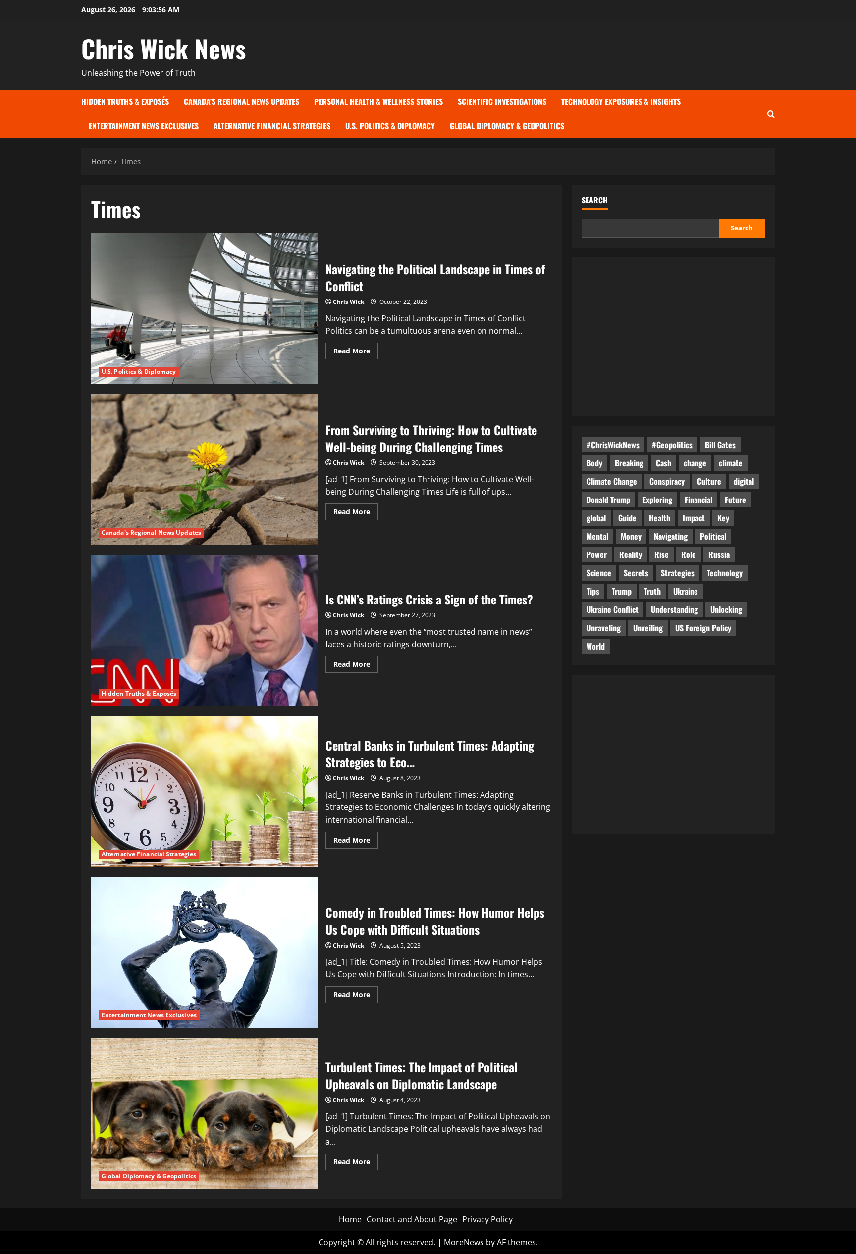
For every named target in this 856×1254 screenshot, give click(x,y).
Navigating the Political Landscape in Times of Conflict (204, 308)
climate (731, 463)
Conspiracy (667, 481)
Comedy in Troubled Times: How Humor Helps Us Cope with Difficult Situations (204, 952)
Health (659, 518)
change (695, 463)
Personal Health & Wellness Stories (378, 101)
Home (350, 1219)
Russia (719, 554)
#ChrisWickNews (613, 445)
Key (723, 518)
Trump (622, 591)
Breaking (629, 463)
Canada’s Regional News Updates (241, 101)
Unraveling (604, 628)
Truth (652, 591)
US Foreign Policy (703, 628)
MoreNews (464, 1242)
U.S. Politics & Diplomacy (390, 126)
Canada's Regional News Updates (151, 532)
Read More (355, 352)
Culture (709, 481)
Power (597, 554)
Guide (627, 518)
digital (744, 481)
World (596, 646)
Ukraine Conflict (613, 609)
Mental (597, 536)
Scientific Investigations (502, 101)
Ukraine (685, 591)
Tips (593, 591)
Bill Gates (720, 445)
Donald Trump (608, 499)
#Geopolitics (672, 445)
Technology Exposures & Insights (621, 101)
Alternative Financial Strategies (272, 126)
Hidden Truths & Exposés (125, 101)
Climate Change (612, 481)
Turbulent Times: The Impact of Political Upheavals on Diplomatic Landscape (204, 1113)
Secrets (636, 573)
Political (713, 536)
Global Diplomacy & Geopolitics (507, 126)
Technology (725, 573)
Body (594, 463)
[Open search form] (771, 113)
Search (595, 200)
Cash (663, 463)
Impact (694, 518)
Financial (698, 499)
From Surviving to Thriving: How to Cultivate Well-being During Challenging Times (204, 469)
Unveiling (648, 628)
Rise (661, 554)
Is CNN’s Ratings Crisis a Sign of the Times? (204, 630)
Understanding (674, 609)
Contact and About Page (412, 1219)
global (596, 518)
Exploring (657, 499)
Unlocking (726, 609)
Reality (630, 554)
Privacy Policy (487, 1219)
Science (599, 573)
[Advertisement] (673, 336)
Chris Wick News (163, 48)
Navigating (671, 536)
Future (735, 499)
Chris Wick (348, 302)
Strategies (678, 573)
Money (631, 536)
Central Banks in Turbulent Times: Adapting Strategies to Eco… (204, 791)
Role (688, 554)
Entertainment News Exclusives (144, 126)
